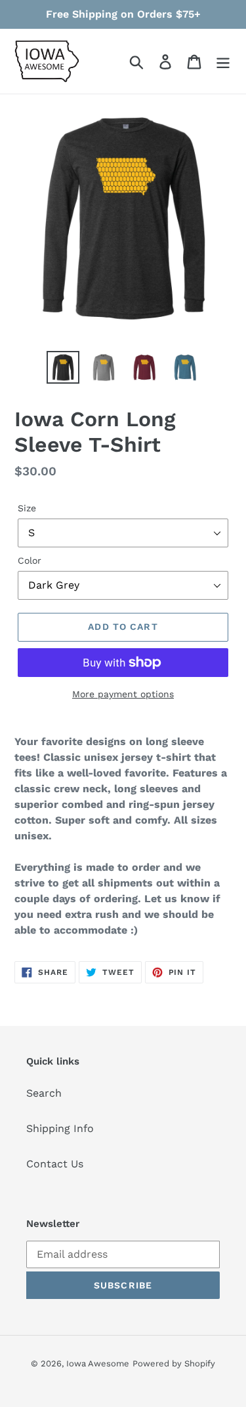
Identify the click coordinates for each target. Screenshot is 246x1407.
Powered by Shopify (174, 1363)
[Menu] (223, 61)
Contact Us (54, 1164)
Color (29, 560)
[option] (63, 367)
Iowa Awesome (97, 1363)
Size (27, 508)
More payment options (123, 694)
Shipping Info (60, 1128)
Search (44, 1093)
